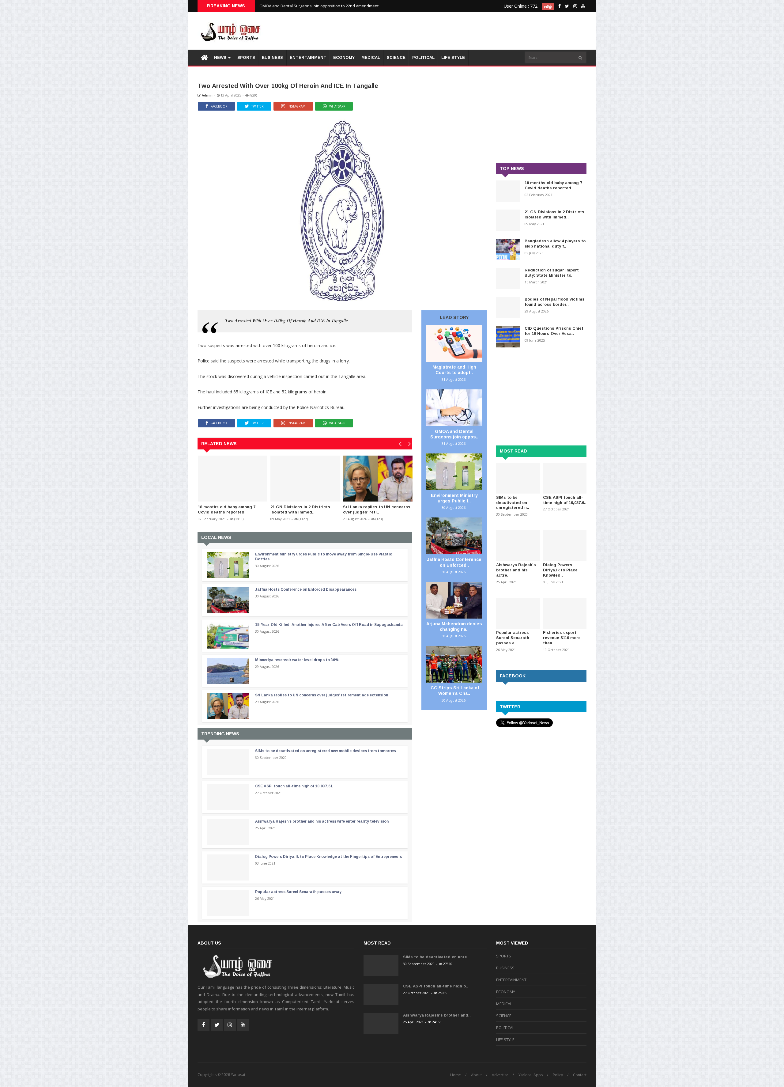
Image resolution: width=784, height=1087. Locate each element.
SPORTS (246, 57)
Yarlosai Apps (530, 1075)
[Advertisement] (475, 30)
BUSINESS (272, 57)
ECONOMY (344, 57)
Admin (207, 95)
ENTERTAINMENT (308, 57)
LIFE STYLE (453, 57)
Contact (579, 1075)
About (476, 1075)
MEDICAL (370, 57)
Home (455, 1075)
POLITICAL (423, 57)
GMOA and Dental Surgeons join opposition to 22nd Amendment (319, 6)
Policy (558, 1075)
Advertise (500, 1075)
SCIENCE (396, 57)
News (221, 57)
